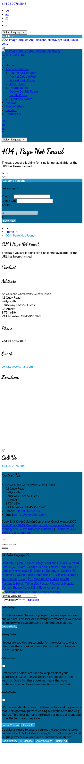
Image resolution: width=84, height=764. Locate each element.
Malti (25, 570)
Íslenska (63, 574)
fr (6, 21)
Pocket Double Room (23, 76)
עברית (53, 574)
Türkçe (22, 579)
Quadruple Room (20, 99)
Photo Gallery (14, 106)
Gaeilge (32, 567)
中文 (56, 587)
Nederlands (9, 579)
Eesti (5, 567)
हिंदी (74, 570)
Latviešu (54, 567)
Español (28, 563)
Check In (7, 196)
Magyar (7, 574)
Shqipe (17, 587)
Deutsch (7, 563)
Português (8, 583)
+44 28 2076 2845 (14, 3)
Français (40, 563)
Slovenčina (45, 587)
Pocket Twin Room (22, 80)
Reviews (11, 102)
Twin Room (17, 84)
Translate (32, 599)
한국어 (64, 579)
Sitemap (47, 529)
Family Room (18, 95)
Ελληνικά (72, 563)
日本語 (54, 579)
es (6, 18)
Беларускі (53, 570)
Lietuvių (43, 567)
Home (9, 65)
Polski (20, 583)
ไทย (30, 579)
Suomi (22, 567)
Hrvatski (19, 574)
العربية (13, 567)
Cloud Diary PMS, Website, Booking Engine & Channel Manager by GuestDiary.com (38, 527)
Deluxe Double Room (23, 91)
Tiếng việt (32, 583)
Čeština (66, 570)
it (6, 25)
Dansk (61, 563)
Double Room (18, 87)
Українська (41, 579)
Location (11, 110)
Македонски (69, 567)
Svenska (68, 583)
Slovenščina (30, 587)
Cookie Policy (64, 529)
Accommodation (17, 69)
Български (37, 570)
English (18, 563)
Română (57, 583)
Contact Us (13, 114)
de (7, 10)
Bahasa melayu (11, 570)
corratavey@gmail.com (17, 366)
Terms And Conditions (16, 532)
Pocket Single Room (22, 72)
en (7, 14)
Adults (6, 205)
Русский (45, 583)
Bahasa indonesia (36, 574)
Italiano (51, 563)
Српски (7, 587)
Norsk (74, 574)
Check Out (9, 200)
